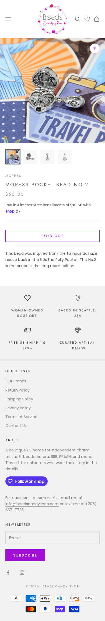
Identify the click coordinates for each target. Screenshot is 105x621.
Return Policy (17, 390)
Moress (13, 175)
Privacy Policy (18, 408)
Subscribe (25, 555)
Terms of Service (21, 416)
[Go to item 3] (47, 156)
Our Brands (15, 381)
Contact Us (16, 425)
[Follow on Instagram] (22, 572)
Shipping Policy (19, 399)
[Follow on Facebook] (8, 572)
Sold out (52, 235)
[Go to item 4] (64, 156)
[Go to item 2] (30, 156)
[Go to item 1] (12, 156)
